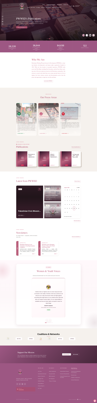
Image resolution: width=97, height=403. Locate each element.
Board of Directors (41, 376)
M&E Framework (52, 376)
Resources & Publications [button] (56, 7)
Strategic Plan (40, 378)
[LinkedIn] (2, 24)
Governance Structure (42, 373)
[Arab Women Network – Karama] (39, 339)
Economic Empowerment (64, 373)
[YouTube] (2, 21)
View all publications (76, 146)
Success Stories (52, 373)
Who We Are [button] (33, 7)
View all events (77, 220)
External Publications (75, 379)
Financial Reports (41, 385)
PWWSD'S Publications (75, 377)
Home (28, 7)
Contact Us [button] (65, 4)
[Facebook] (2, 17)
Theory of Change (52, 381)
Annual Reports (41, 383)
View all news (77, 181)
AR (71, 6)
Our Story (40, 371)
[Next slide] (94, 20)
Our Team (40, 388)
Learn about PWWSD (48, 80)
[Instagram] (2, 19)
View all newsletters (76, 236)
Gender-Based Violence (64, 371)
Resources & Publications (74, 368)
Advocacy (43, 7)
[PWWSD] (22, 6)
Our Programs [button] (48, 7)
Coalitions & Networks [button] (51, 4)
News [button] (43, 4)
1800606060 (21, 389)
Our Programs (20, 26)
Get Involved (75, 354)
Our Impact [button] (38, 7)
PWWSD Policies (41, 381)
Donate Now (67, 354)
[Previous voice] (47, 320)
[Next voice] (50, 320)
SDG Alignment (52, 378)
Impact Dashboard (52, 371)
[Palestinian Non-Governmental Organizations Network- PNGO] (6, 339)
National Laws (73, 375)
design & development (73, 399)
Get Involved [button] (59, 4)
